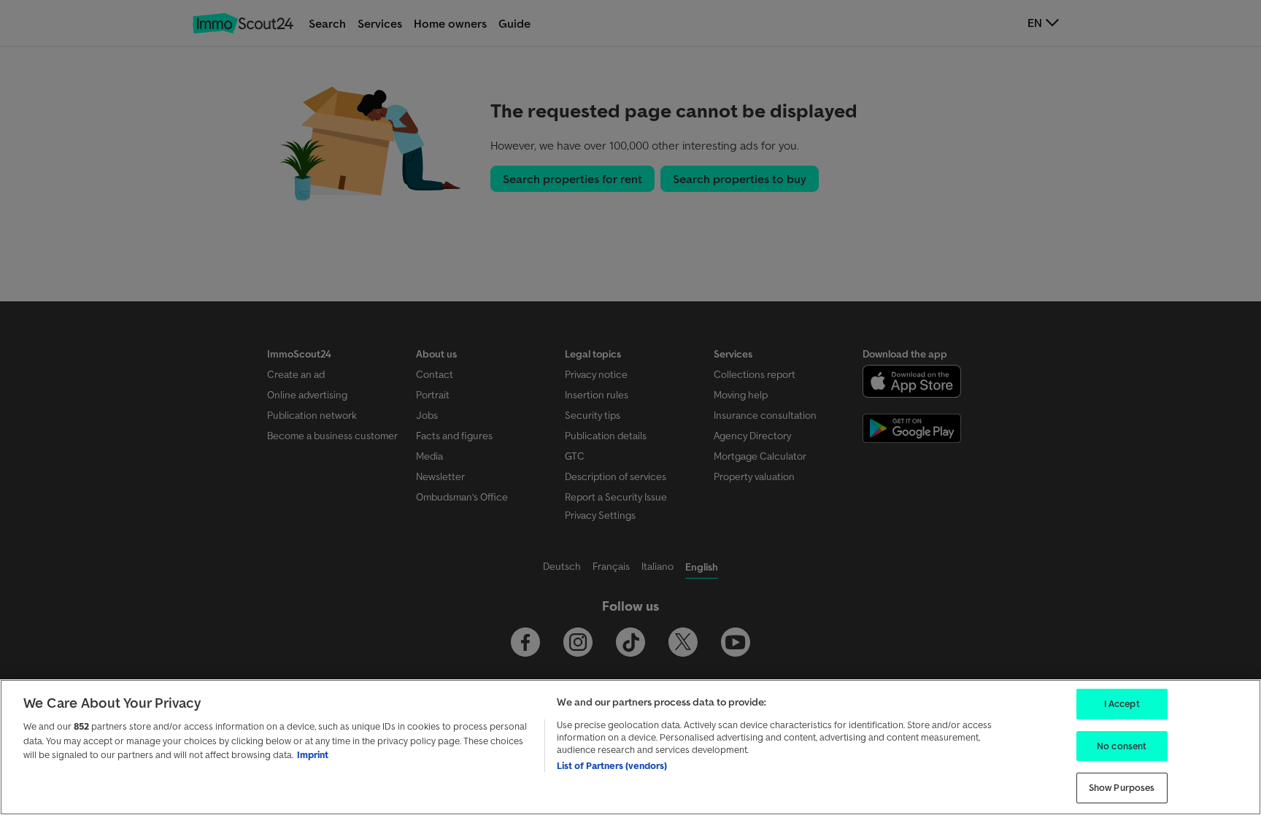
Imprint (312, 755)
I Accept (1122, 704)
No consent (1121, 746)
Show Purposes (1122, 787)
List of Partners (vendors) (612, 766)
